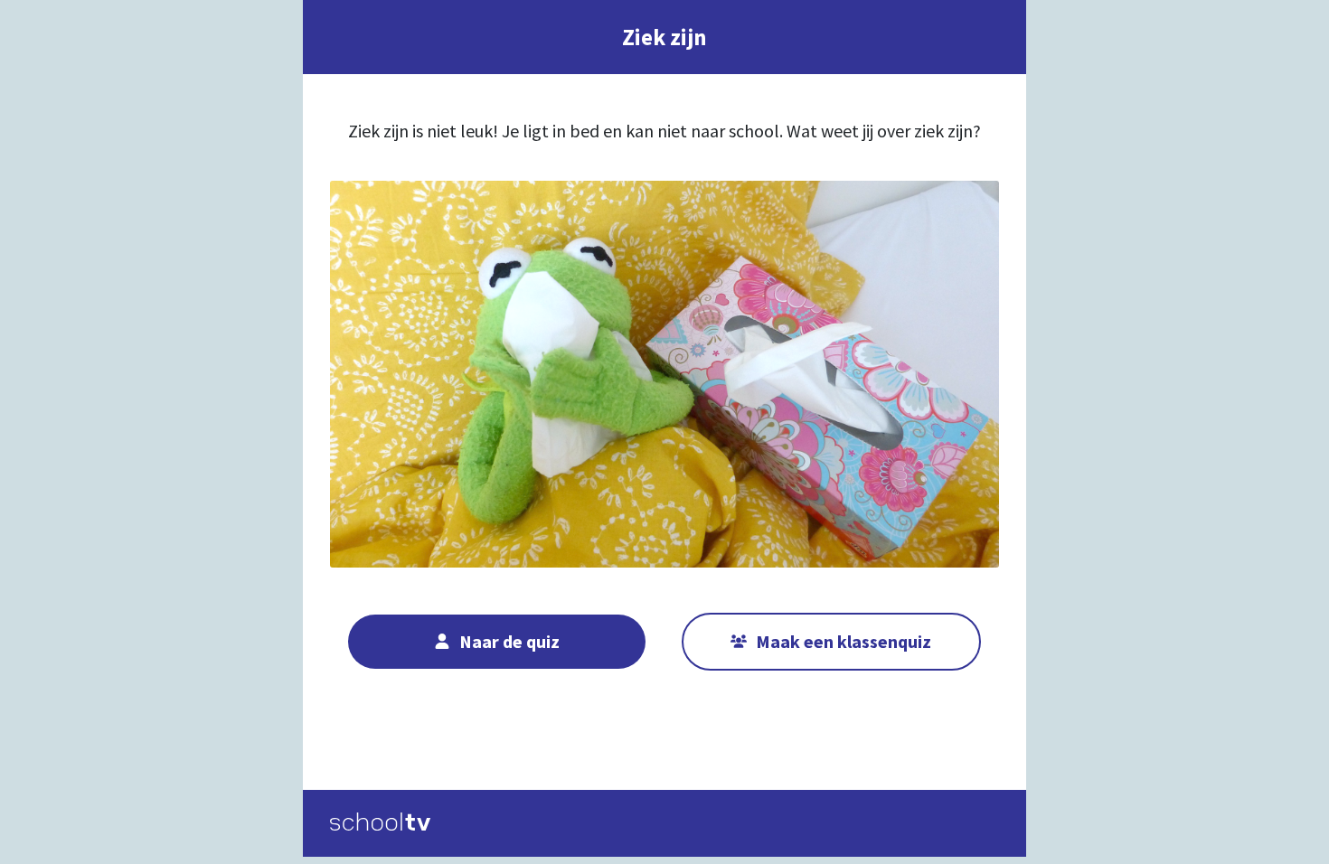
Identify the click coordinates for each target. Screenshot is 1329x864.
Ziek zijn (664, 37)
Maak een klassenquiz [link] (843, 641)
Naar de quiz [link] (509, 641)
